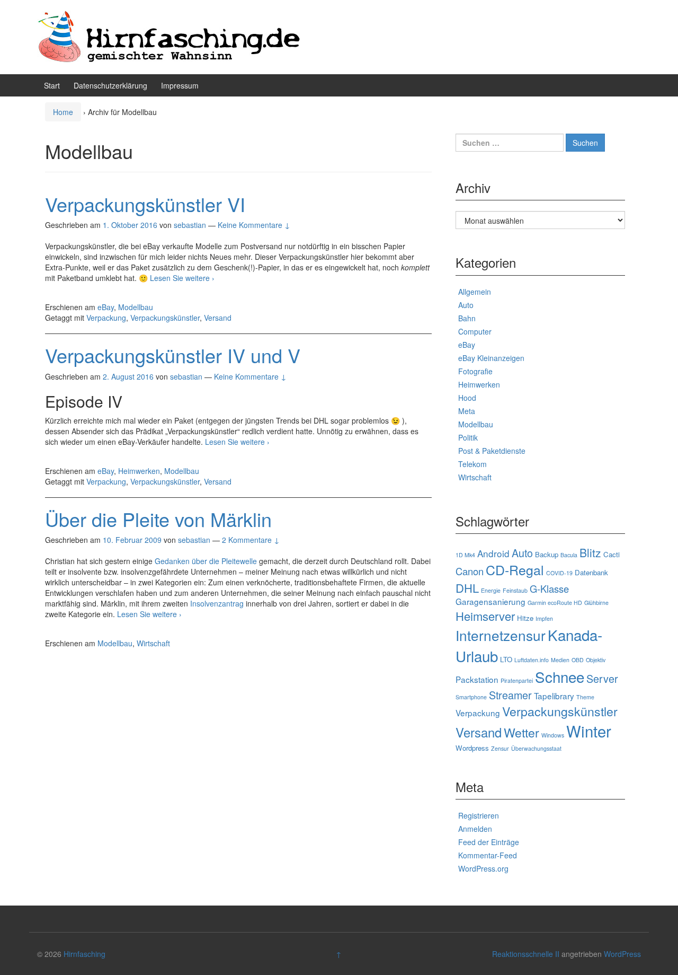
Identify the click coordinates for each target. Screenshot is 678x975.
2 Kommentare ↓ (251, 539)
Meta (466, 411)
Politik (468, 437)
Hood (467, 397)
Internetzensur (501, 635)
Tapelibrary (554, 695)
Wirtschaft (153, 643)
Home (63, 112)
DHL (467, 587)
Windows (552, 735)
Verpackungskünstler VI (145, 203)
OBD (578, 660)
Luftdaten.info (531, 660)
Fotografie (475, 371)
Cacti (611, 554)
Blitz (590, 552)
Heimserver (485, 616)
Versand (217, 317)
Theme (585, 697)
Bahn (467, 318)
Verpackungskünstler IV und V (172, 354)
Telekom (472, 464)
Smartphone (471, 697)
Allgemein (474, 291)
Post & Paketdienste (491, 450)
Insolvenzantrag (217, 603)
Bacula (568, 555)
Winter (588, 730)
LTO (506, 659)
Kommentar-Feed (487, 855)
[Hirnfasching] (169, 36)
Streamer (510, 694)
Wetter (521, 732)
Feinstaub (515, 590)
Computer (475, 331)
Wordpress (472, 748)
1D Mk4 (465, 555)
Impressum (180, 85)
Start (52, 85)
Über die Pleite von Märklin (158, 518)
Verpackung (106, 317)
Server (602, 678)
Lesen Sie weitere (182, 278)
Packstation (477, 679)
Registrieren (478, 815)
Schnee (559, 676)
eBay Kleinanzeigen (491, 358)
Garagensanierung (490, 601)
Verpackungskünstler (165, 317)
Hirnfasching (84, 953)
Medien (560, 660)
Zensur (500, 748)
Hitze (525, 618)
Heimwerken (139, 470)
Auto (466, 305)
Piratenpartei (517, 680)
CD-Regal (515, 569)
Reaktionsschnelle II (525, 953)
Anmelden (475, 828)
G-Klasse (549, 588)
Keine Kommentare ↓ (254, 224)
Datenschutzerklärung (110, 85)
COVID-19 (559, 573)
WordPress (622, 953)
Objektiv (595, 660)
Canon (470, 571)
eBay (105, 307)
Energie (491, 590)
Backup (546, 554)
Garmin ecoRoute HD (555, 603)
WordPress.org (483, 868)
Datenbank (591, 572)
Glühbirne (596, 603)
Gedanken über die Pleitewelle (206, 561)
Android (493, 553)
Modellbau (135, 307)
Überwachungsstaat (536, 748)
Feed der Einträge (488, 842)
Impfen (544, 618)
